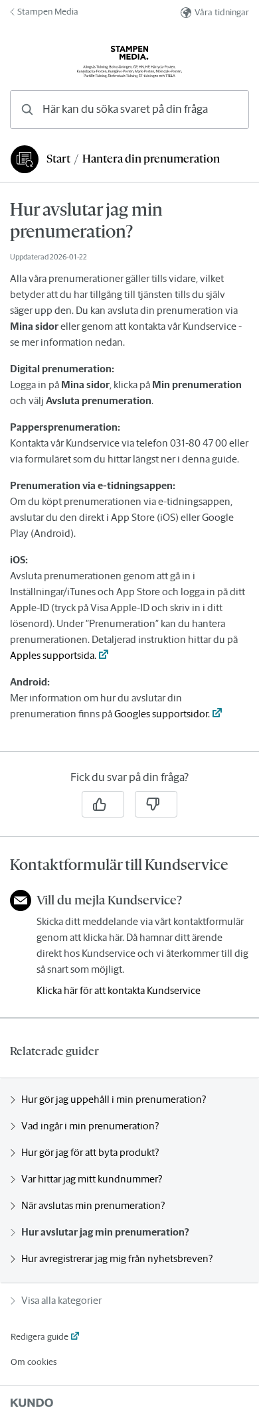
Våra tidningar (222, 12)
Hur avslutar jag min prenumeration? (105, 1232)
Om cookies (33, 1362)
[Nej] (156, 804)
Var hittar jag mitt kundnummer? (91, 1178)
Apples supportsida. (53, 655)
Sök (222, 109)
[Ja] (103, 804)
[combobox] (129, 109)
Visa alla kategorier (61, 1300)
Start (58, 159)
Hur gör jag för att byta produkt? (90, 1152)
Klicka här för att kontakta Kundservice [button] (119, 990)
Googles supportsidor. (162, 713)
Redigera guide (39, 1336)
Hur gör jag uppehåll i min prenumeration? (113, 1099)
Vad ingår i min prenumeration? (90, 1125)
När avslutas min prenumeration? (93, 1205)
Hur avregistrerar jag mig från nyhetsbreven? (117, 1258)
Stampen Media (47, 11)
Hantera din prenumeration (151, 159)
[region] (129, 474)
